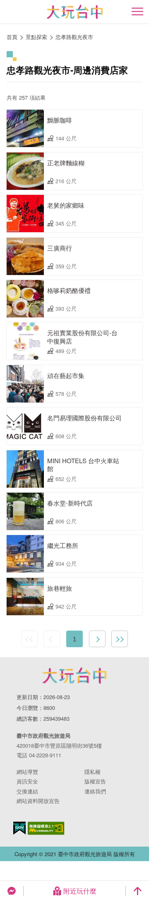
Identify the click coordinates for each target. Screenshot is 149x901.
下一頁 (97, 639)
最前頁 (29, 639)
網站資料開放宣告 (38, 801)
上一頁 (51, 639)
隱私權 (92, 772)
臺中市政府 (74, 675)
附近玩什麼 (79, 891)
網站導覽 (27, 772)
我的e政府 (19, 828)
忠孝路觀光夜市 (74, 37)
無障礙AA (46, 828)
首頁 (12, 37)
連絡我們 (95, 791)
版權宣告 (95, 781)
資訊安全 (27, 781)
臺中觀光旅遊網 (75, 12)
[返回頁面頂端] (137, 891)
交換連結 (27, 791)
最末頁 (119, 639)
